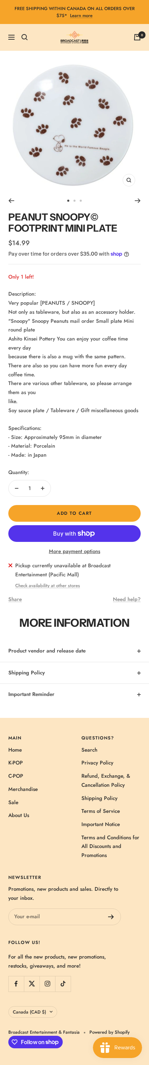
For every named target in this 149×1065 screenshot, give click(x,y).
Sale (13, 802)
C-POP (15, 776)
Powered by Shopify (109, 1032)
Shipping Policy (26, 672)
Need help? (127, 599)
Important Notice (100, 824)
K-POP (15, 763)
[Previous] (11, 200)
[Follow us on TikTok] (63, 984)
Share (15, 599)
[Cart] (137, 37)
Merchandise (23, 789)
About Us (18, 815)
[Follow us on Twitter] (32, 984)
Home (15, 750)
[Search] (24, 37)
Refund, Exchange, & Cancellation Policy (105, 780)
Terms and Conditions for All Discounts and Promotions (110, 846)
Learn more (81, 15)
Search (89, 750)
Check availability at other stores (47, 585)
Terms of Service (100, 811)
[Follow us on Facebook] (16, 984)
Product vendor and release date (47, 651)
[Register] (111, 916)
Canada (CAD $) (29, 1012)
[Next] (138, 200)
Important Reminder (31, 694)
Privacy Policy (97, 763)
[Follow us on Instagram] (47, 984)
